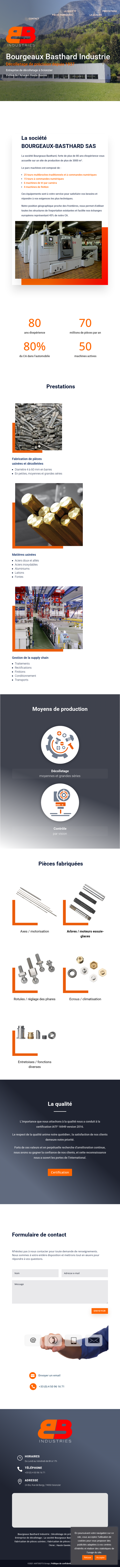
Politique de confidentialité (63, 1563)
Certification (60, 1172)
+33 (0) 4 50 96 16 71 (52, 1386)
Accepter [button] (100, 1557)
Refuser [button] (87, 1557)
